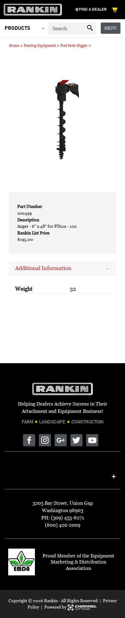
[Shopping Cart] (115, 9)
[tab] (62, 268)
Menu (110, 28)
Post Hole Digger (73, 45)
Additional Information (43, 268)
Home (14, 45)
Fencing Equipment (40, 45)
